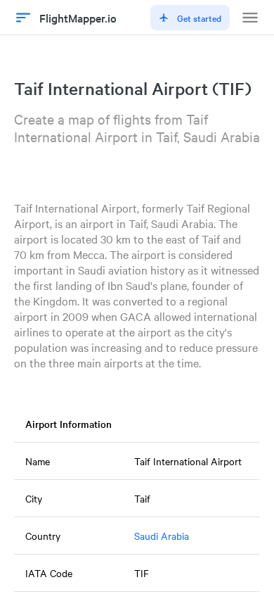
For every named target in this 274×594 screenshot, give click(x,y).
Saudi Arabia (161, 536)
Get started (199, 17)
